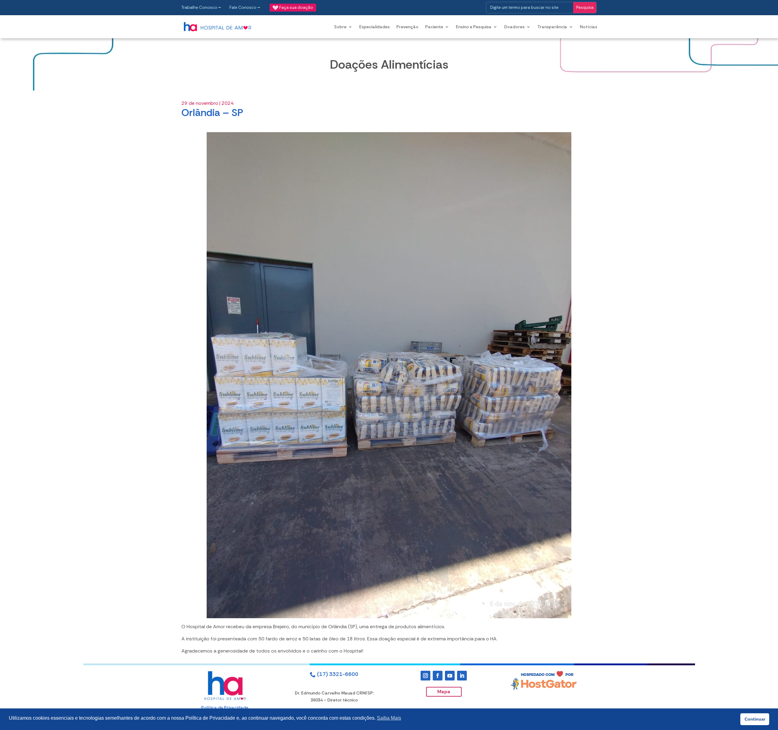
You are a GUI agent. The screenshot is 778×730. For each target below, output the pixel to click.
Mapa (443, 691)
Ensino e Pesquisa (473, 26)
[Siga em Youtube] (450, 675)
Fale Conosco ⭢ (244, 7)
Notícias (588, 26)
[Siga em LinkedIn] (462, 675)
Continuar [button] (755, 719)
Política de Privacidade (224, 707)
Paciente (434, 26)
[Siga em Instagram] (425, 675)
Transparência (552, 26)
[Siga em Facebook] (437, 675)
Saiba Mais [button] (389, 718)
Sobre (340, 26)
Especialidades (374, 26)
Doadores (514, 26)
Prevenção (407, 26)
